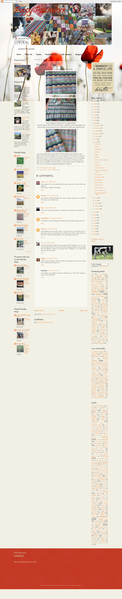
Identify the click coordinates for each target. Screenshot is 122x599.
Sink (105, 321)
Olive (96, 307)
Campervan (43, 170)
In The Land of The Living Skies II (23, 316)
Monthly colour (100, 467)
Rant (93, 486)
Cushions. (94, 430)
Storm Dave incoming (27, 242)
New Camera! (27, 185)
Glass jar (94, 296)
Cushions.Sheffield (96, 366)
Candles (103, 418)
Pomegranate (104, 316)
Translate (104, 266)
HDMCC (97, 447)
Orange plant (104, 307)
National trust (102, 472)
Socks (93, 499)
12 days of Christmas (97, 406)
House (106, 452)
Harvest (97, 147)
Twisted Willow (95, 326)
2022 (95, 112)
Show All (28, 252)
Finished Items (51, 54)
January (97, 209)
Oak (92, 307)
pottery (103, 538)
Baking (94, 411)
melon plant (100, 338)
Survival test (25, 101)
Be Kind (97, 413)
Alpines (106, 274)
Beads (103, 413)
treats (98, 543)
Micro (93, 467)
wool (93, 545)
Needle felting (95, 474)
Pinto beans (97, 312)
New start (98, 476)
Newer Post (38, 310)
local (96, 536)
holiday (105, 534)
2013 (95, 223)
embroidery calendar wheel (98, 397)
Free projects (98, 444)
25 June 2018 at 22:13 (54, 271)
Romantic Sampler (98, 385)
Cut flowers (101, 288)
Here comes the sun (100, 190)
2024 (95, 107)
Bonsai (106, 279)
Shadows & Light (21, 183)
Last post (99, 459)
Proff (105, 483)
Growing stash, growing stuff (101, 171)
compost (103, 331)
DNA (105, 430)
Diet (96, 435)
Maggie (43, 258)
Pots (102, 317)
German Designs (96, 371)
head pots (102, 335)
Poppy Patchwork (39, 11)
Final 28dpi (102, 370)
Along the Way (20, 197)
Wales (106, 511)
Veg (103, 326)
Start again (105, 502)
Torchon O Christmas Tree (100, 392)
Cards (93, 420)
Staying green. (98, 180)
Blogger (79, 585)
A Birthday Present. (27, 295)
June (96, 142)
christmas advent (103, 527)
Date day (98, 432)
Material (104, 465)
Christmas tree (96, 286)
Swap (93, 508)
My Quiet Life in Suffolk (23, 330)
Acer (93, 274)
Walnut (93, 328)
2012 (95, 226)
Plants (105, 312)
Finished (53, 170)
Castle (102, 420)
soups (93, 543)
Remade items (95, 488)
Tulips (103, 324)
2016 (95, 215)
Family (105, 437)
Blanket (94, 416)
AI (105, 407)
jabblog (18, 156)
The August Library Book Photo (26, 335)
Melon (104, 305)
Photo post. (98, 144)
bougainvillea (102, 329)
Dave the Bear (97, 434)
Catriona (43, 229)
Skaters (102, 387)
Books (38, 54)
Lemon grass (95, 303)
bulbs (93, 331)
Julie (42, 182)
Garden (99, 294)
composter (94, 333)
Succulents (94, 324)
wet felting (103, 543)
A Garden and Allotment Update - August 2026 (27, 349)
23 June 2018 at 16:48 (50, 182)
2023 (95, 109)
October (97, 131)
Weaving (102, 515)
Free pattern (104, 442)
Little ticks (103, 460)
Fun (106, 444)
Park (95, 479)
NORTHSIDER (20, 293)
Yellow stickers (95, 523)
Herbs (103, 300)
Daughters (105, 432)
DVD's (93, 432)
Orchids (97, 308)
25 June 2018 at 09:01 (49, 243)
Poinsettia (94, 316)
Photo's (94, 481)
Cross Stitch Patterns (100, 365)
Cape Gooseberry (97, 283)
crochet (49, 170)
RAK (97, 485)
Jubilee (97, 454)
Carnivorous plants (98, 285)
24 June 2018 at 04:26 (56, 218)
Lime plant (97, 305)
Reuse (103, 488)
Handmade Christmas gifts (100, 448)
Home (19, 54)
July (96, 139)
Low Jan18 (94, 462)
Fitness (97, 442)
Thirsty (24, 86)
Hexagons (94, 451)
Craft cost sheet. (100, 428)
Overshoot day (104, 478)
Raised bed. (95, 319)
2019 (95, 120)
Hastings (97, 152)
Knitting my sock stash (27, 214)
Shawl (98, 494)
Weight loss (103, 519)
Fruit (106, 292)
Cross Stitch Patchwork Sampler (100, 362)
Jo (41, 243)
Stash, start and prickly (101, 160)
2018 (95, 123)
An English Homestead (22, 279)
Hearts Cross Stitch (100, 374)
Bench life (17, 64)
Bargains (105, 411)
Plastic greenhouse (101, 314)
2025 (95, 104)
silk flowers (101, 541)
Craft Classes (66, 54)
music (104, 536)
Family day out (99, 175)
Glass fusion (98, 445)
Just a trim (25, 133)
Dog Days (27, 198)
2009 (95, 234)
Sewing (105, 492)
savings (94, 539)
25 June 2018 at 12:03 (51, 258)
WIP (87, 54)
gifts (93, 534)
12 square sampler (97, 351)
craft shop (102, 530)
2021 (95, 115)
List (98, 460)
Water (93, 515)
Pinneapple (105, 310)
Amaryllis (99, 276)
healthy (99, 534)
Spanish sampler (96, 389)
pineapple (103, 340)
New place (105, 474)
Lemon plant (104, 303)
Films (98, 440)
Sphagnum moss (97, 322)
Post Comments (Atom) (48, 314)
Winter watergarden (98, 396)
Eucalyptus (102, 290)
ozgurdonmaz (66, 585)
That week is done (99, 177)
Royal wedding (102, 490)
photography (95, 538)
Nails (95, 472)
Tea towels (102, 508)
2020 (95, 118)
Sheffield (94, 387)
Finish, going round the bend (101, 193)
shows (93, 541)
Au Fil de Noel (104, 355)
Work (96, 521)
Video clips (94, 511)
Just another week (25, 118)
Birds (99, 279)
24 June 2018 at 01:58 (50, 208)
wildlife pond (100, 343)
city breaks (97, 529)
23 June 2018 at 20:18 (52, 196)
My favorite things (102, 469)
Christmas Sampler (98, 423)
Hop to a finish (99, 182)
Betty (93, 279)
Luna (101, 464)
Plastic (93, 483)
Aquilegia (94, 278)
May (96, 198)
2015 (95, 218)
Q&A (92, 485)
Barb (42, 208)
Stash (96, 504)
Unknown (43, 196)
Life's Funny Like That (22, 169)
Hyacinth (94, 302)
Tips (104, 509)
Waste (102, 513)
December (98, 125)
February (97, 206)
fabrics (103, 532)
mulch (106, 338)
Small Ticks (103, 495)
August (97, 136)
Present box (100, 483)
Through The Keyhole (22, 225)
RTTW (104, 485)
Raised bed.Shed (104, 319)
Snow (103, 497)
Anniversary (95, 409)
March (97, 203)
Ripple (57, 170)
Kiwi (103, 302)
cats (93, 527)
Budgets (103, 416)
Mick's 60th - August (26, 228)
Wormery (94, 329)
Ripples (96, 155)
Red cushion (101, 384)
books (98, 525)
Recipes (78, 54)
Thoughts (95, 509)
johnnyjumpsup (20, 344)
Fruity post (97, 165)
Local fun (97, 163)
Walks (95, 513)
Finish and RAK (99, 188)
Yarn (102, 521)
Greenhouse (95, 298)
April (96, 201)
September (98, 134)
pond (93, 341)
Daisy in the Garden (21, 265)
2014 (95, 220)
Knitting (104, 456)
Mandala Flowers (103, 379)
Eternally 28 (19, 239)
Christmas (95, 421)
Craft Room (99, 427)
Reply (42, 190)
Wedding (94, 517)
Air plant (100, 274)
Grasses (102, 296)
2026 (95, 101)
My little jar (94, 471)
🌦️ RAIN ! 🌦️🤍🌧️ (27, 267)
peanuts (96, 340)
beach (101, 523)
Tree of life (97, 394)
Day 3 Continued (27, 319)
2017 (95, 212)
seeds (93, 343)
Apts (104, 409)
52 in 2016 (100, 407)
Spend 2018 (102, 500)
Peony (98, 310)
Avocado (102, 278)
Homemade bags (96, 452)
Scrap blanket (95, 492)
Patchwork (102, 479)
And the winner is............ (100, 168)
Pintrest (103, 481)
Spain (93, 501)
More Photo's (98, 149)
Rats (94, 321)
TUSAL (102, 391)
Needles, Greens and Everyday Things (21, 211)
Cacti (103, 281)
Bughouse (96, 281)
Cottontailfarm (45, 218)
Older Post (83, 310)
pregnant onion (101, 342)
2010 (95, 231)
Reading (98, 486)
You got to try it (99, 185)
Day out (105, 434)
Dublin (101, 435)
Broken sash (97, 356)
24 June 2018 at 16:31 (52, 229)
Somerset (103, 499)
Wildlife (102, 328)
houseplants (95, 336)
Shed (99, 321)
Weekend (103, 516)
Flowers (95, 291)
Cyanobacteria (27, 158)
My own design (96, 382)
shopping (103, 539)
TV (97, 508)
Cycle (100, 430)
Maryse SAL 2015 (99, 380)
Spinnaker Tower (96, 502)
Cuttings (94, 290)
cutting (100, 333)
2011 (95, 229)
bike (107, 523)
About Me (28, 54)
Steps (102, 506)
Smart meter (95, 497)
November (98, 128)
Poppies (96, 317)
